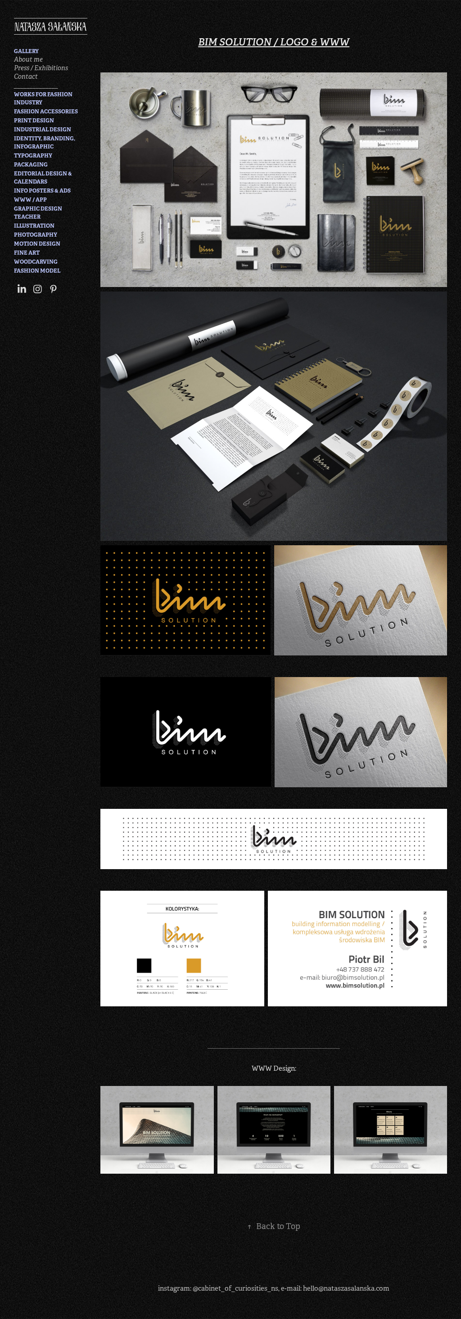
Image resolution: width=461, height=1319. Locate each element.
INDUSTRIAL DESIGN (42, 129)
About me (28, 59)
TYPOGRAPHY (33, 155)
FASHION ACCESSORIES (46, 111)
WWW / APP (30, 199)
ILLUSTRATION (34, 225)
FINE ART (27, 252)
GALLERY (26, 51)
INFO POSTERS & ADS (42, 190)
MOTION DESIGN (37, 243)
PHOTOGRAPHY (35, 234)
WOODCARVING (36, 261)
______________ (36, 85)
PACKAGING (31, 164)
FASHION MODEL (37, 270)
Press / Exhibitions (41, 68)
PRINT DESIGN (34, 120)
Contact (26, 76)
